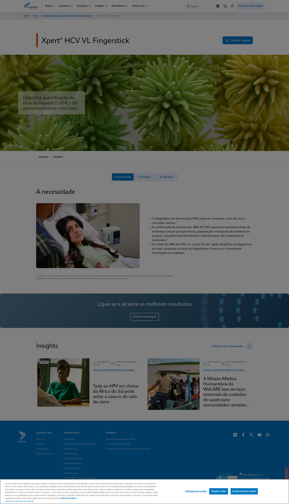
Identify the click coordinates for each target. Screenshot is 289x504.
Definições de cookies (196, 491)
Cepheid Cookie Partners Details (19, 501)
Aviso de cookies (68, 498)
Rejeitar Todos (218, 491)
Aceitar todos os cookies (244, 491)
